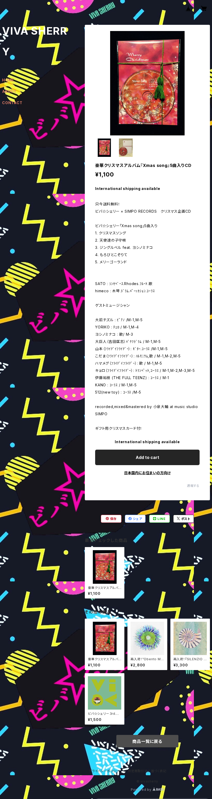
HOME (8, 80)
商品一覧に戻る (147, 741)
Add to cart (147, 457)
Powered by (142, 790)
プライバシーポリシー (104, 771)
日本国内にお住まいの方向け (147, 473)
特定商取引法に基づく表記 (147, 771)
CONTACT (12, 103)
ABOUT (9, 91)
